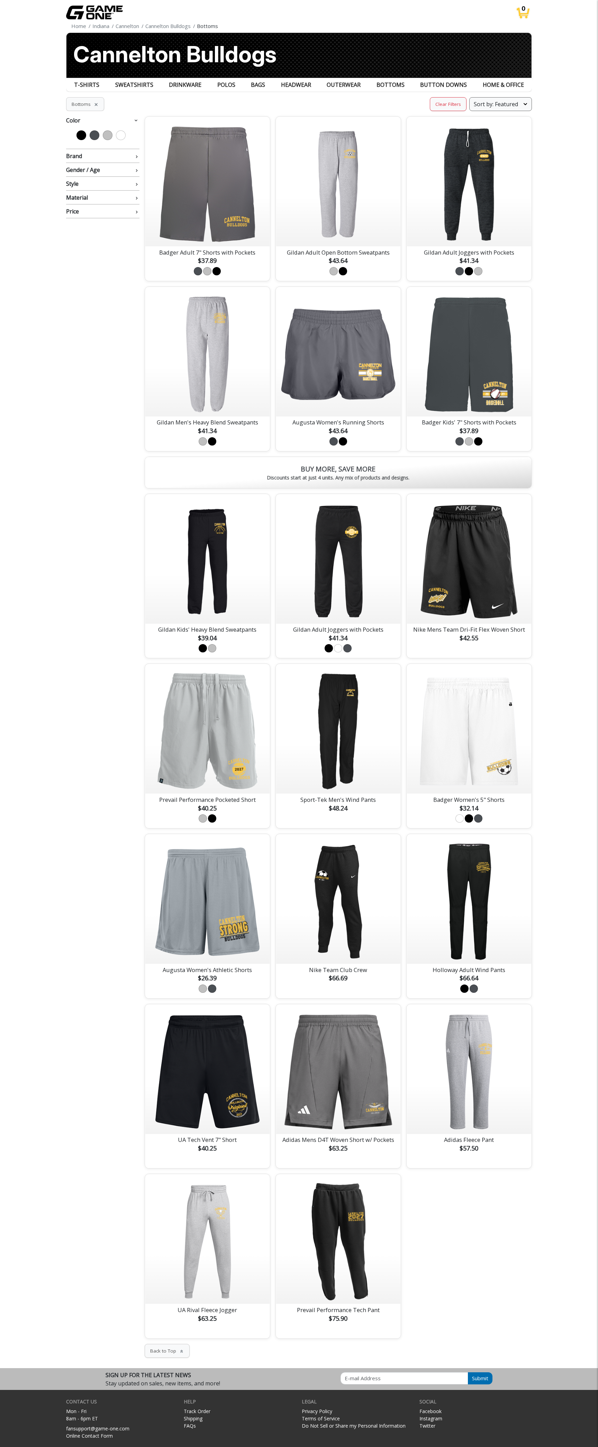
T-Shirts (86, 85)
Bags (258, 85)
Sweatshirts (134, 85)
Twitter (427, 1425)
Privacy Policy (317, 1411)
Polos (226, 85)
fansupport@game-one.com (97, 1428)
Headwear (296, 85)
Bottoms (391, 85)
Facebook (430, 1411)
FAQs (190, 1425)
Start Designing (207, 232)
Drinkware (185, 85)
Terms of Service (321, 1418)
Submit (480, 1378)
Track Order (197, 1411)
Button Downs (443, 85)
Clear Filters (448, 104)
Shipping (193, 1418)
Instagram (430, 1418)
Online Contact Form (89, 1435)
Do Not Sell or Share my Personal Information (354, 1425)
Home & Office (503, 85)
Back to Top (167, 1351)
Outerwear (344, 85)
